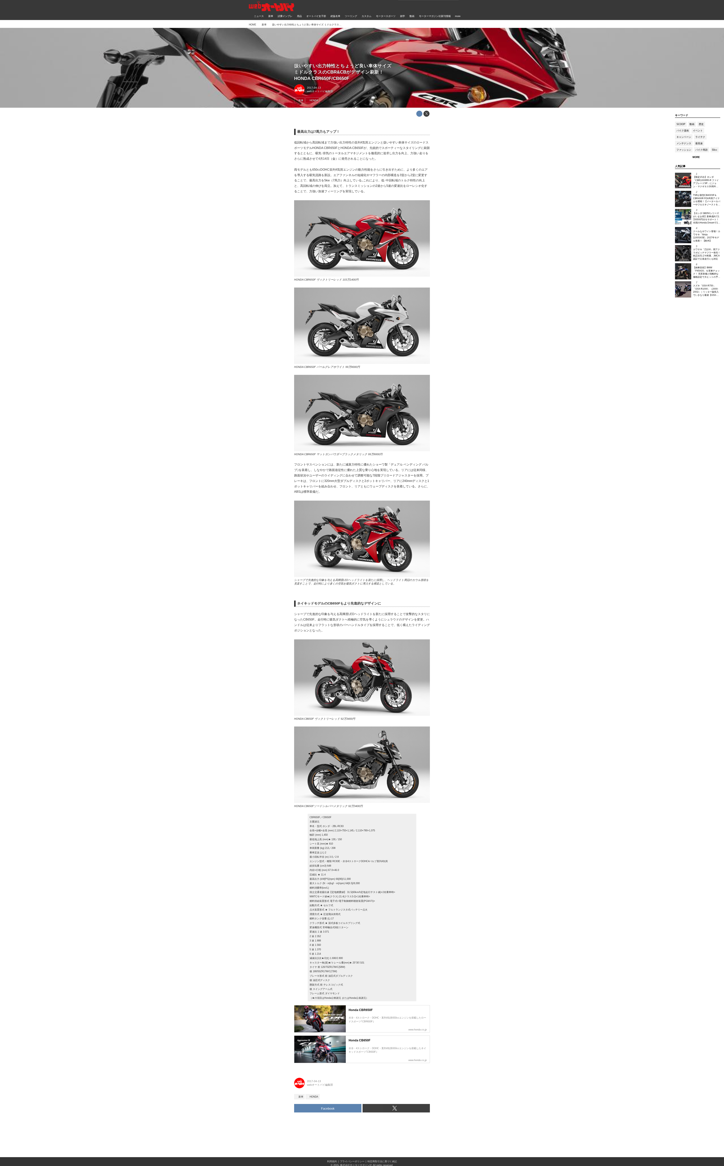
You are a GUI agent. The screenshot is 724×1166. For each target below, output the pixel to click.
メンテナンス (683, 143)
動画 (691, 124)
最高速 (699, 143)
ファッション (683, 149)
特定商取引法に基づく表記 (382, 1161)
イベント (698, 130)
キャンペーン (683, 137)
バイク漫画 (682, 130)
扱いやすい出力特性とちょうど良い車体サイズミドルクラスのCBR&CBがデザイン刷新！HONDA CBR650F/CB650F (343, 72)
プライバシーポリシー (352, 1161)
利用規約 (332, 1161)
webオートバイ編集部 (320, 91)
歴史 (701, 124)
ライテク (700, 137)
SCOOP (680, 124)
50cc (714, 149)
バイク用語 (701, 149)
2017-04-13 (314, 87)
